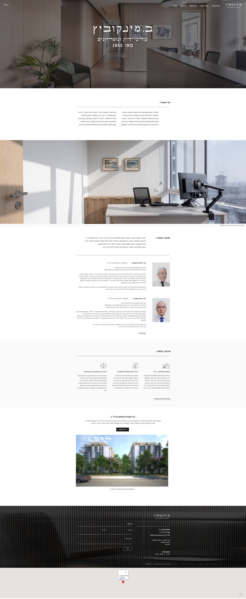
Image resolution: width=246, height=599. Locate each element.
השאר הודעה (128, 538)
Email (104, 530)
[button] (123, 182)
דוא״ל (168, 535)
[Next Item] (166, 464)
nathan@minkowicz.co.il (158, 535)
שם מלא (130, 530)
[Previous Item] (79, 464)
